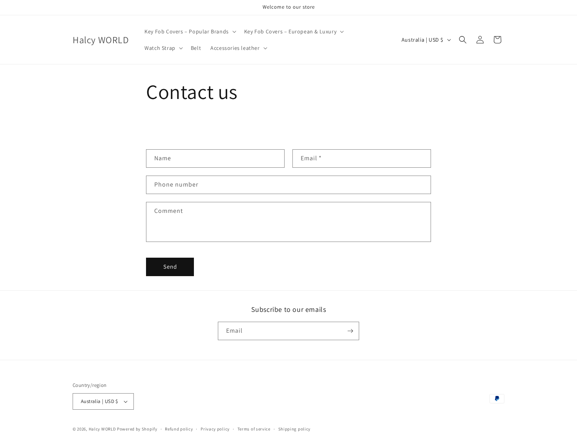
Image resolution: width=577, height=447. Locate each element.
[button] (189, 31)
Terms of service (253, 429)
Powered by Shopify (137, 429)
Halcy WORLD (102, 429)
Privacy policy (215, 429)
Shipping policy (294, 429)
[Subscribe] (350, 331)
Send (170, 266)
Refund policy (179, 429)
